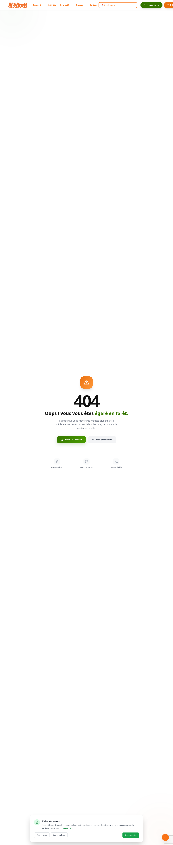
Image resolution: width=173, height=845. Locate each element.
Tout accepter (131, 835)
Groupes (79, 5)
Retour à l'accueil (73, 439)
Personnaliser (59, 835)
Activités (52, 5)
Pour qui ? (64, 5)
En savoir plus (67, 828)
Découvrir (37, 5)
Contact (93, 5)
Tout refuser (42, 835)
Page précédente (103, 439)
